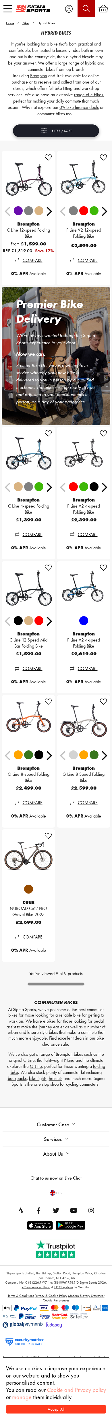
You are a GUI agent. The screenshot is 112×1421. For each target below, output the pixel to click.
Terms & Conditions (21, 1295)
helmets (55, 1078)
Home (10, 23)
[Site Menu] (8, 8)
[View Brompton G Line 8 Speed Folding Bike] (83, 722)
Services (53, 1139)
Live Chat (73, 1178)
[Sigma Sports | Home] (33, 8)
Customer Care (53, 1124)
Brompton (38, 76)
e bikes (49, 1021)
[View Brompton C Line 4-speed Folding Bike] (28, 453)
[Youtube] (73, 1210)
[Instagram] (91, 1210)
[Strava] (21, 1210)
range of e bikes (88, 95)
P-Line (69, 1060)
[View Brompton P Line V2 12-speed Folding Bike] (83, 178)
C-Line (29, 1060)
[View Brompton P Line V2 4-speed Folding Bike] (83, 453)
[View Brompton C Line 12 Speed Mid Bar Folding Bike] (28, 588)
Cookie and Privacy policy (76, 1389)
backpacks (17, 1078)
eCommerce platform (36, 1287)
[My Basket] (103, 8)
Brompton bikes (69, 1054)
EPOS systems (63, 1287)
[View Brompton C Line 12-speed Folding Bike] (28, 178)
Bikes (25, 23)
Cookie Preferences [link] (56, 1300)
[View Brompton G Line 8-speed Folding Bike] (28, 722)
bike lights (38, 1078)
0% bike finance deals (79, 107)
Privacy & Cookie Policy (51, 1295)
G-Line (36, 1066)
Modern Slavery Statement (86, 1295)
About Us (53, 1153)
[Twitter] (56, 1210)
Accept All (56, 1409)
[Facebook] (38, 1210)
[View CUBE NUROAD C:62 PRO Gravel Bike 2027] (28, 856)
